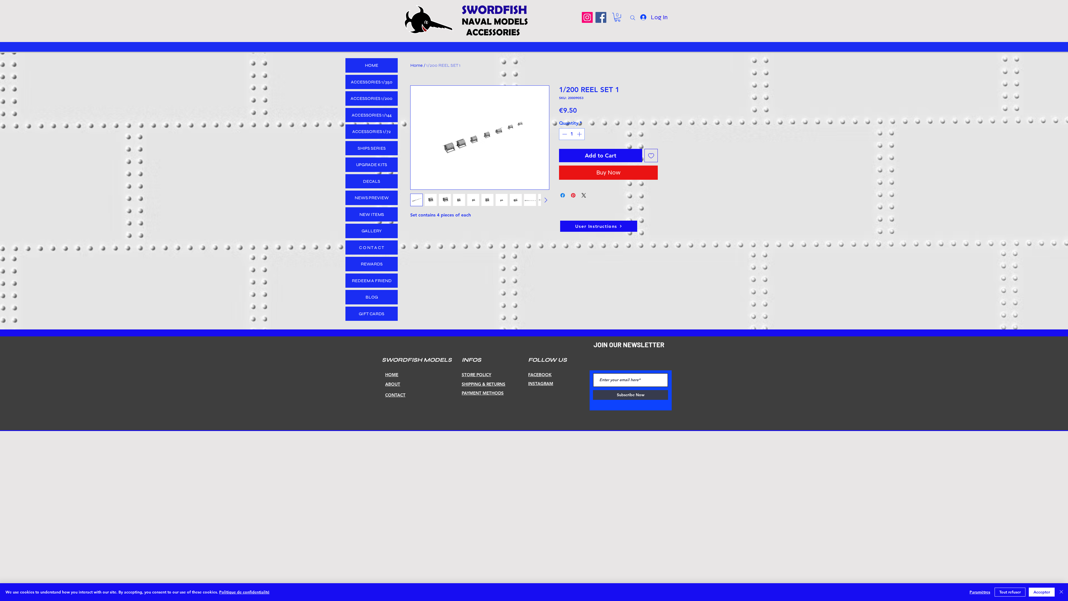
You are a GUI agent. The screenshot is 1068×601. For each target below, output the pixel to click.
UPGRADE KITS (371, 164)
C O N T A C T (371, 247)
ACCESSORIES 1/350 (371, 82)
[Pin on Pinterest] (573, 195)
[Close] (1061, 592)
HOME (371, 65)
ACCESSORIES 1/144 (372, 115)
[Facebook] (600, 17)
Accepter (1042, 592)
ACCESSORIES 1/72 (371, 131)
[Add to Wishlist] (651, 155)
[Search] (633, 18)
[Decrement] (564, 134)
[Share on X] (583, 195)
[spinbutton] (572, 134)
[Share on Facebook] (562, 195)
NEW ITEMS (371, 214)
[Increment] (580, 134)
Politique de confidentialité (244, 592)
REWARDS (372, 264)
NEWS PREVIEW (372, 197)
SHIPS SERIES (372, 148)
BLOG (371, 297)
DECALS (371, 181)
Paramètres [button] (980, 592)
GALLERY (372, 230)
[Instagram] (587, 17)
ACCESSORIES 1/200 (371, 98)
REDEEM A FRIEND (372, 280)
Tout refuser (1010, 592)
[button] (617, 17)
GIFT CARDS (371, 313)
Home (416, 65)
